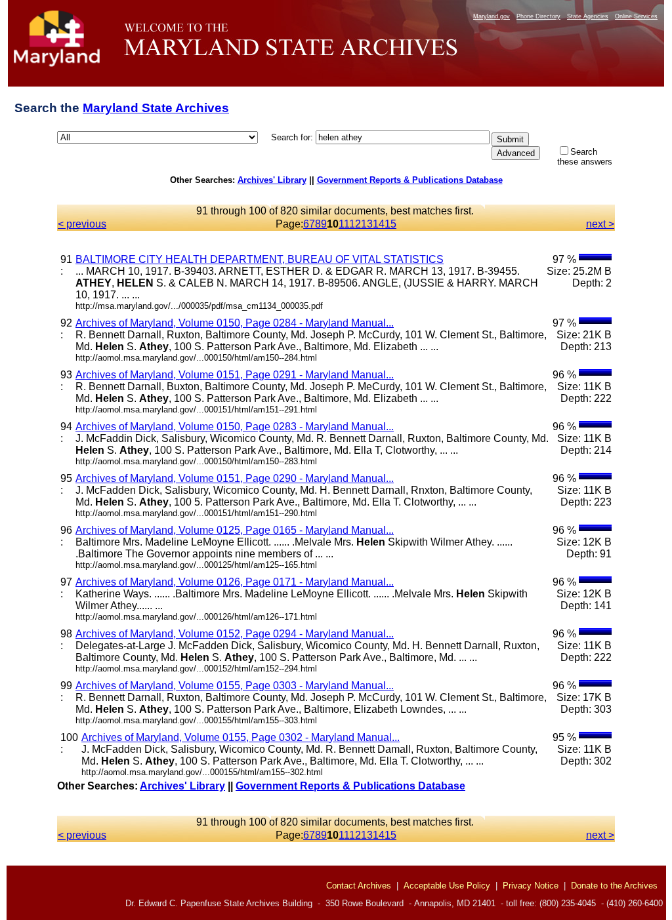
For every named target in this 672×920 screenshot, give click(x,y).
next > (600, 224)
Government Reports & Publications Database (410, 180)
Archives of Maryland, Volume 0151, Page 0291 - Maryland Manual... (234, 374)
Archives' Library (272, 180)
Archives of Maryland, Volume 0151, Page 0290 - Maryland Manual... (234, 478)
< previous (82, 224)
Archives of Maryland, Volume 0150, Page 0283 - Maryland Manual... (234, 426)
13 (367, 224)
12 (355, 224)
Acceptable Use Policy (447, 885)
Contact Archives (358, 885)
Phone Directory (538, 16)
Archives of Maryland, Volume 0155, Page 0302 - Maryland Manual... (240, 737)
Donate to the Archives (614, 885)
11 (344, 224)
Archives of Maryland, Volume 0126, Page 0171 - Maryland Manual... (234, 582)
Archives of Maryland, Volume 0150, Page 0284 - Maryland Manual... (234, 323)
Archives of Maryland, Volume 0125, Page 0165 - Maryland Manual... (234, 530)
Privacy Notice (530, 885)
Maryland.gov (491, 16)
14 (379, 224)
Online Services (636, 16)
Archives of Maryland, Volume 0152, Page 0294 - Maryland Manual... (234, 633)
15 (390, 224)
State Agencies (587, 16)
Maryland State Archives (156, 108)
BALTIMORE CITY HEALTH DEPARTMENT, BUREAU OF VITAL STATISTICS (259, 259)
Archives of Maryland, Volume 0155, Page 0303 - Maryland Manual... (234, 685)
